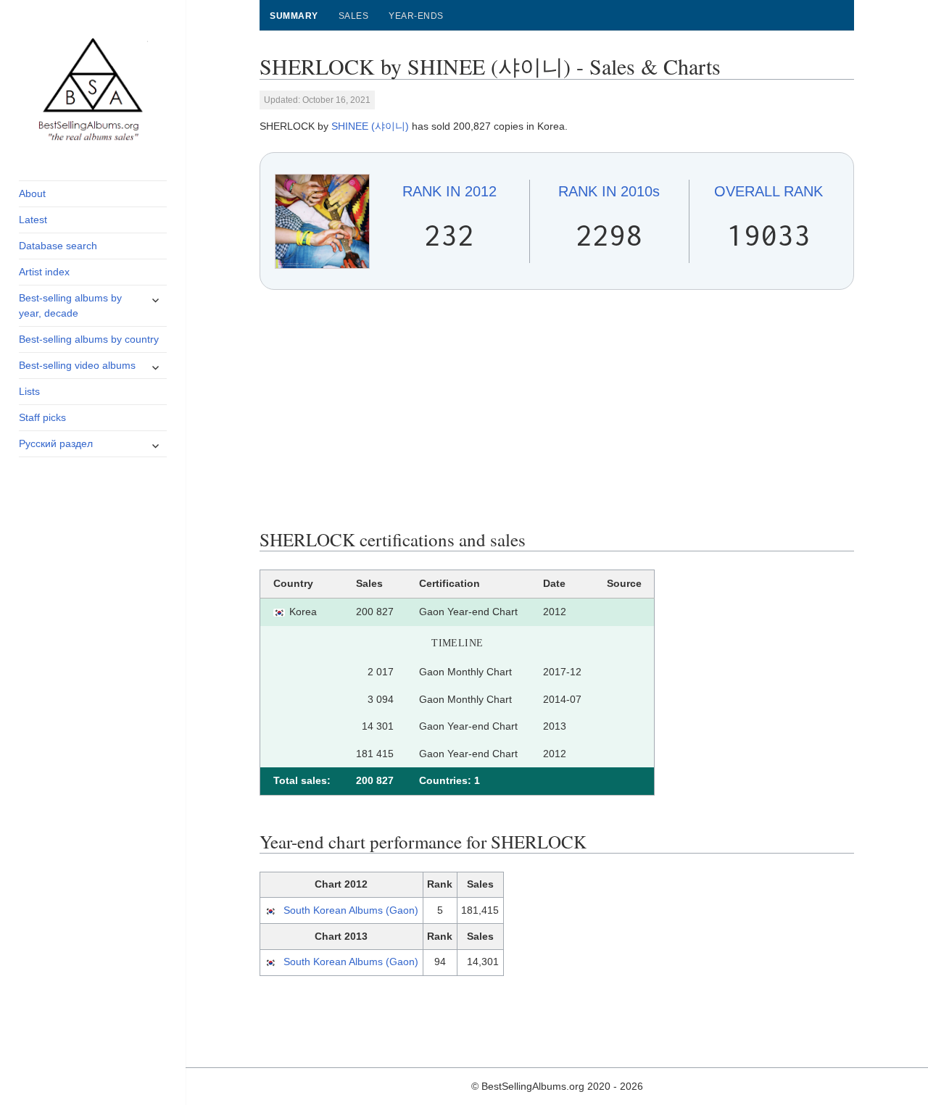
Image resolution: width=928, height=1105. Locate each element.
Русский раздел (56, 443)
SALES (353, 16)
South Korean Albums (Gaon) (350, 910)
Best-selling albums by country (89, 339)
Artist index (44, 272)
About (32, 193)
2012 (449, 191)
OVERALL (768, 191)
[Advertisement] (557, 409)
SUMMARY (294, 16)
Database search (58, 245)
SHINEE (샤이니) (370, 126)
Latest (33, 219)
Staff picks (42, 417)
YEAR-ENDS (416, 16)
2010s (609, 191)
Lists (29, 391)
